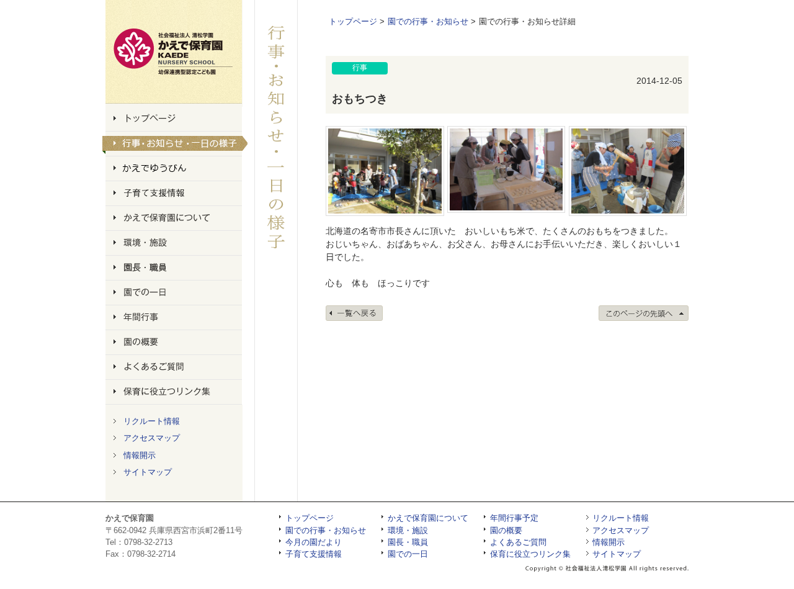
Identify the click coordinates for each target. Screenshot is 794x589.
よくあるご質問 (518, 542)
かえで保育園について (428, 518)
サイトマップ (147, 472)
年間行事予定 (514, 518)
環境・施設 (408, 530)
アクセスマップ (151, 438)
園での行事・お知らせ (428, 21)
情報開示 (139, 455)
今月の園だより (313, 542)
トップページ (353, 21)
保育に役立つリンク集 (530, 554)
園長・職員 (408, 542)
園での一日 (408, 554)
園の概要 (506, 530)
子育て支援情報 (313, 554)
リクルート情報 (151, 421)
